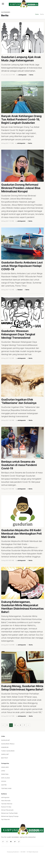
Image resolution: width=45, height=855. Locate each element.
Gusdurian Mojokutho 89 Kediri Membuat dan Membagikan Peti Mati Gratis (21, 534)
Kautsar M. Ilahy (6, 807)
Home (37, 14)
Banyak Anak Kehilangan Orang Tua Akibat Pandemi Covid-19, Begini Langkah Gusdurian (21, 119)
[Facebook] (3, 841)
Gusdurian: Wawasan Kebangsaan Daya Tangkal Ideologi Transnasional (18, 334)
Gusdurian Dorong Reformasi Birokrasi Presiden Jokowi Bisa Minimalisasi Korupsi (20, 188)
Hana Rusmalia (5, 800)
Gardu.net (5, 754)
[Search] (6, 3)
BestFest (4, 758)
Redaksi (20, 289)
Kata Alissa (5, 778)
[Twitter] (15, 841)
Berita (31, 75)
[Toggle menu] (3, 3)
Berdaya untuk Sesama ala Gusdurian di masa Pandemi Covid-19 (19, 465)
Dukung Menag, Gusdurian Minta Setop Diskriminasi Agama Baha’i (22, 687)
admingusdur (22, 75)
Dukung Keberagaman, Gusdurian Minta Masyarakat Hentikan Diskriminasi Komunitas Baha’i (22, 607)
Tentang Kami (6, 788)
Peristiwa (4, 774)
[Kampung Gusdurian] (23, 4)
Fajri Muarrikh (5, 819)
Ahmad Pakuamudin (7, 810)
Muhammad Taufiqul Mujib (9, 813)
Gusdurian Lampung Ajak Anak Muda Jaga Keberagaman (21, 58)
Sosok (3, 781)
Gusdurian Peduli (8, 744)
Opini (3, 771)
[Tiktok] (19, 841)
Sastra (4, 785)
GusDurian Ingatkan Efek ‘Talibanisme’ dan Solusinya (18, 401)
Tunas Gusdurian (7, 751)
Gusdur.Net (5, 740)
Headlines (5, 767)
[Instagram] (7, 841)
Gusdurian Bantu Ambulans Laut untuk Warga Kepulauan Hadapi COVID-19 (22, 266)
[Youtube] (11, 841)
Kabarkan (4, 747)
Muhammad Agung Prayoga (9, 816)
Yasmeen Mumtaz (6, 803)
